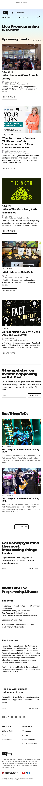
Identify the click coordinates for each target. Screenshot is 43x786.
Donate (8, 17)
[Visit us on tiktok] (7, 717)
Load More (21, 527)
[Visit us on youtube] (11, 717)
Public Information (29, 744)
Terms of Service (6, 780)
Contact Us (26, 731)
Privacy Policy (15, 780)
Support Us (26, 735)
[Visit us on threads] (20, 717)
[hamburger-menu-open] (37, 17)
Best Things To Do (9, 446)
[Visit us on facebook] (24, 717)
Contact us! (18, 620)
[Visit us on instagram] (3, 717)
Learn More (9, 97)
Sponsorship (6, 739)
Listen (25, 17)
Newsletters (27, 727)
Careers (5, 735)
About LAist (6, 727)
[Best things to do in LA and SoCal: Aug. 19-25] (21, 432)
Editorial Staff (7, 731)
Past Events (36, 40)
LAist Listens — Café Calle (18, 272)
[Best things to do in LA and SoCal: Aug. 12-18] (21, 481)
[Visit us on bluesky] (16, 717)
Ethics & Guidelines (29, 739)
